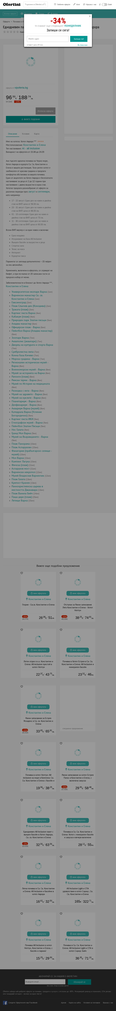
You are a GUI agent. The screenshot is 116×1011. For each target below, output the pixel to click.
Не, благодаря (82, 45)
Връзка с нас (91, 4)
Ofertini (12, 4)
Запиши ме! (79, 39)
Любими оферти (63, 4)
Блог (78, 4)
